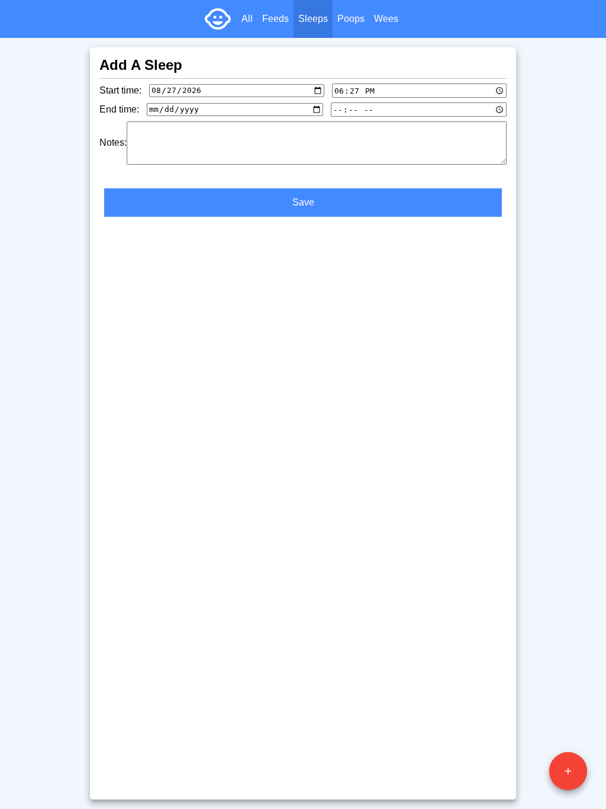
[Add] (568, 771)
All (247, 19)
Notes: (113, 142)
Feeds (275, 19)
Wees (386, 19)
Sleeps (313, 19)
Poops (351, 19)
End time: (119, 109)
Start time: (120, 90)
